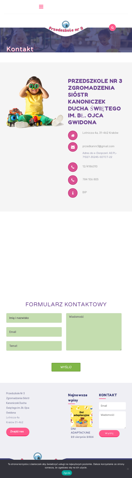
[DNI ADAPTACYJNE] (81, 416)
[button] (24, 7)
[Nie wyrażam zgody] (127, 469)
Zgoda (66, 472)
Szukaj (106, 37)
